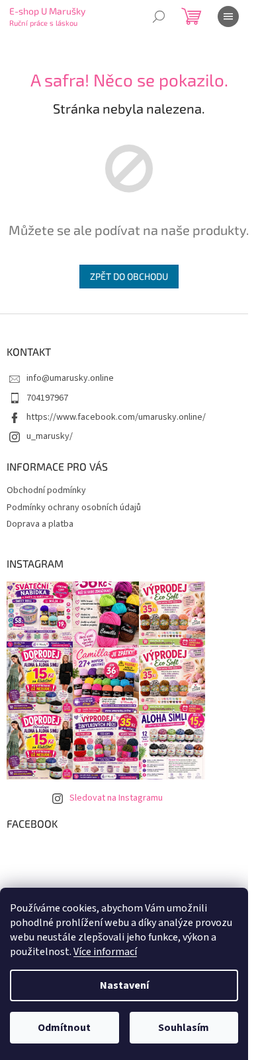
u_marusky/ (49, 436)
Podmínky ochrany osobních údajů (74, 507)
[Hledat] (159, 16)
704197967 (47, 398)
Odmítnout (64, 1027)
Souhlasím (183, 1027)
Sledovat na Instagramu (116, 798)
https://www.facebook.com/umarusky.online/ (116, 417)
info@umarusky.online (70, 378)
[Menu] (228, 16)
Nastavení (124, 985)
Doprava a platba (40, 524)
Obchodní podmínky (46, 490)
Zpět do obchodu (129, 276)
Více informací (105, 951)
